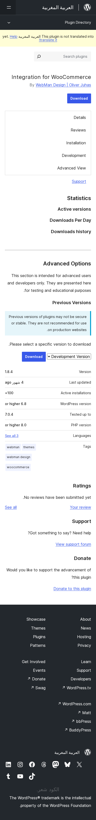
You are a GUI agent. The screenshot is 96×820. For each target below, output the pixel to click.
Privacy (84, 645)
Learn (86, 661)
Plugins (39, 636)
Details (80, 117)
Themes (38, 628)
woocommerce (18, 467)
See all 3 (11, 436)
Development (74, 155)
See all (11, 507)
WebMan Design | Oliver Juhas (63, 84)
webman (13, 447)
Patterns (38, 645)
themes (28, 447)
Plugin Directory (78, 22)
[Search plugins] (39, 56)
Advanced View (71, 168)
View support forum (73, 544)
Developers (81, 678)
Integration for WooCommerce (51, 77)
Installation (76, 142)
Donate (36, 678)
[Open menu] (8, 7)
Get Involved (34, 661)
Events (39, 670)
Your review (80, 507)
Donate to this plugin (72, 588)
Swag (38, 687)
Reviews (78, 130)
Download (79, 98)
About (85, 619)
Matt (84, 712)
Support (79, 181)
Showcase (36, 619)
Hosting (84, 636)
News (86, 628)
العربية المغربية (67, 752)
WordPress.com (74, 703)
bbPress (81, 721)
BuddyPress (77, 729)
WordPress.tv (76, 687)
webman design (18, 457)
